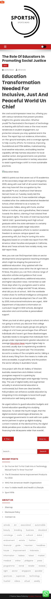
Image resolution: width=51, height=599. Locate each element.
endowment (9, 540)
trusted (7, 581)
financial (7, 545)
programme (9, 566)
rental (21, 566)
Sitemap (9, 507)
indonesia (34, 550)
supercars (20, 576)
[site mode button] (43, 46)
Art (15, 525)
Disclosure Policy (12, 512)
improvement (19, 550)
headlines (40, 545)
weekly (37, 581)
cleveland (42, 530)
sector (15, 571)
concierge (8, 535)
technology (34, 576)
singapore (26, 571)
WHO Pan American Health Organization (23, 482)
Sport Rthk (9, 492)
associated (26, 525)
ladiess (21, 555)
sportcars (8, 576)
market (41, 555)
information (9, 555)
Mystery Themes (34, 596)
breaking (18, 530)
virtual (27, 581)
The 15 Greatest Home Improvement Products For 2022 (26, 476)
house (6, 550)
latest (31, 555)
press (39, 560)
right (6, 571)
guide (18, 545)
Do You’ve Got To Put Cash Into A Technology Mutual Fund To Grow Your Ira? (26, 468)
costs (19, 535)
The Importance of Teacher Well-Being (10, 439)
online (18, 560)
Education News (17, 343)
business (30, 530)
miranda (22, 70)
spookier (38, 571)
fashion (32, 540)
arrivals (7, 525)
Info (5, 65)
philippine (29, 560)
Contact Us (10, 517)
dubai (39, 535)
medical (7, 560)
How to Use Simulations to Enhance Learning (44, 439)
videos (17, 581)
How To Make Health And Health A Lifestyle (24, 487)
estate (22, 540)
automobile (40, 525)
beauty (7, 530)
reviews (42, 566)
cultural (29, 535)
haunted (28, 545)
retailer (31, 566)
